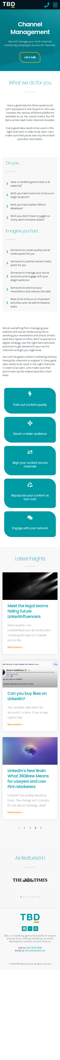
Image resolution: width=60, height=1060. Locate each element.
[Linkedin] (24, 928)
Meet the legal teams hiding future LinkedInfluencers (28, 611)
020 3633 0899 (34, 947)
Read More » (15, 647)
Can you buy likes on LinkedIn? (27, 696)
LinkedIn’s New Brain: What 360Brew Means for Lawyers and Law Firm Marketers (28, 778)
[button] (21, 897)
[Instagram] (35, 928)
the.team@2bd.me (35, 950)
